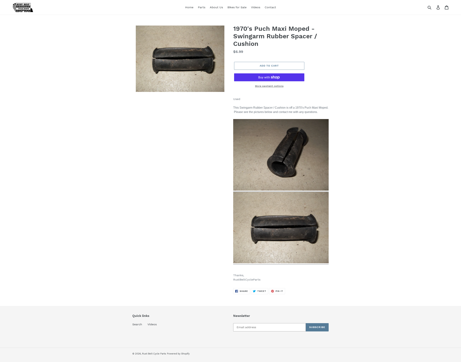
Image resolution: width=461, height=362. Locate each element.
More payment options (269, 86)
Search (137, 324)
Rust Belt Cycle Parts (154, 353)
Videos (152, 324)
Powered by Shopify (178, 353)
